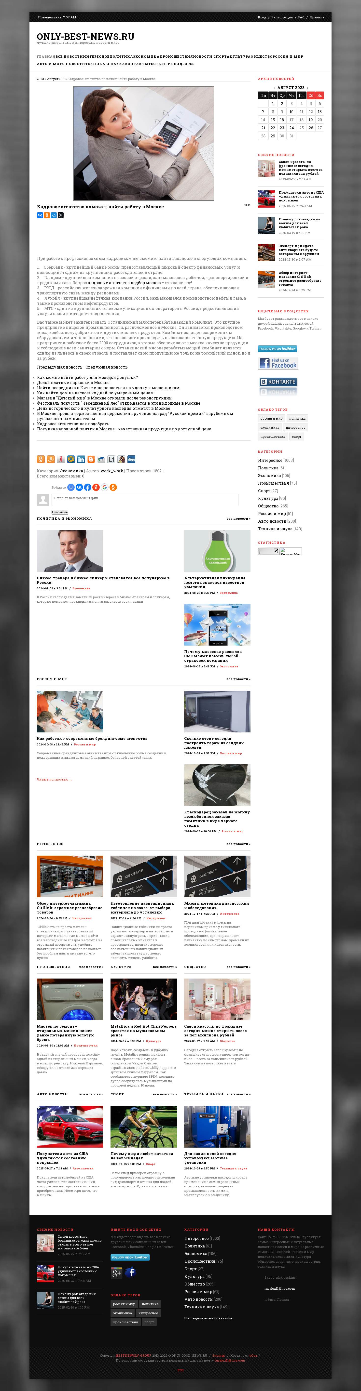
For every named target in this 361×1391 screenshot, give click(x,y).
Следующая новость (106, 367)
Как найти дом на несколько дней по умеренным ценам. (96, 392)
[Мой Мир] (54, 215)
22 (273, 127)
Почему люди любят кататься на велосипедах (142, 1155)
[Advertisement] (234, 38)
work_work (111, 470)
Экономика (71, 470)
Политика (297, 418)
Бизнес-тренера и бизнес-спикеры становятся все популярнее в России (103, 580)
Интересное (81, 918)
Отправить (60, 512)
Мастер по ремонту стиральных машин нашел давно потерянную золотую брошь (66, 1033)
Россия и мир (85, 744)
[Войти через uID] (71, 487)
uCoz (253, 1355)
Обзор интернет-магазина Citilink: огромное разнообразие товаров (69, 907)
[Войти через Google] (105, 487)
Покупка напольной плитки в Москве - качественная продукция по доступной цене (124, 428)
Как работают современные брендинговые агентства (92, 738)
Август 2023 (291, 87)
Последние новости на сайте (208, 1318)
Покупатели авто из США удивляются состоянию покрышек (62, 1158)
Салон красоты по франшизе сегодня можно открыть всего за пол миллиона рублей (215, 1030)
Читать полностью (54, 779)
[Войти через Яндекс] (96, 487)
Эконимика (270, 427)
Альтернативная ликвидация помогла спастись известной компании (215, 582)
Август (52, 79)
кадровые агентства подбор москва (124, 282)
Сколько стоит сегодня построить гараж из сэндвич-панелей (214, 743)
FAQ (301, 17)
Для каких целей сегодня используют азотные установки (210, 1158)
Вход (262, 17)
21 (263, 127)
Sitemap (218, 1355)
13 (320, 111)
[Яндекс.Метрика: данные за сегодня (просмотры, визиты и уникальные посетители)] (291, 551)
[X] (61, 215)
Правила (317, 17)
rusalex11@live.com (279, 1288)
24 (291, 127)
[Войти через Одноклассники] (113, 487)
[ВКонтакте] (40, 215)
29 (273, 135)
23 (282, 127)
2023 (40, 79)
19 (311, 119)
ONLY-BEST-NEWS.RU (86, 36)
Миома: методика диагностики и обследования (216, 905)
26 (311, 127)
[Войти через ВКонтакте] (79, 487)
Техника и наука (233, 1168)
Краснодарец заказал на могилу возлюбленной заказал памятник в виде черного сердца (217, 818)
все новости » (238, 518)
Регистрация (282, 17)
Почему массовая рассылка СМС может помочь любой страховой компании (213, 656)
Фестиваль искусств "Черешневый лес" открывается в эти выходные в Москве (118, 403)
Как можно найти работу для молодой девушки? (87, 377)
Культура (153, 1041)
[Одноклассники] (47, 215)
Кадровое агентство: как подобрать (73, 423)
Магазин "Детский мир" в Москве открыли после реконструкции (104, 397)
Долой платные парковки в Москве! (74, 382)
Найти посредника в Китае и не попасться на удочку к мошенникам (108, 387)
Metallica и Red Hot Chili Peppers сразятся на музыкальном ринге (144, 1030)
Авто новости (83, 1168)
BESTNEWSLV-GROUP (134, 1355)
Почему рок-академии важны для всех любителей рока (299, 223)
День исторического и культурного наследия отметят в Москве (103, 408)
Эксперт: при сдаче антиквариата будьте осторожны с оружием (299, 250)
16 (282, 119)
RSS (181, 1370)
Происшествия (86, 1045)
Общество (227, 1041)
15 (273, 119)
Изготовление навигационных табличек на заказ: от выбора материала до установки (142, 907)
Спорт (150, 1164)
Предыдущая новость (60, 367)
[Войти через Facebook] (87, 487)
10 (63, 79)
